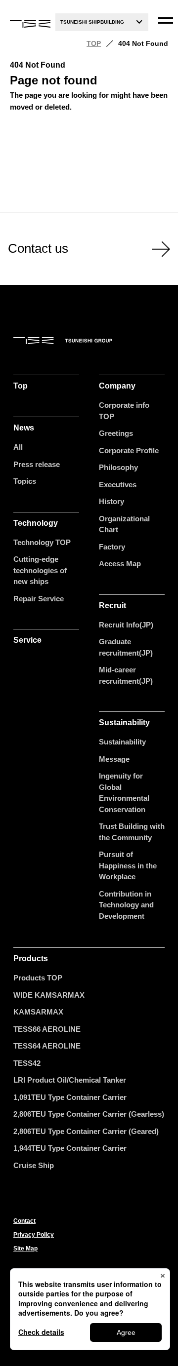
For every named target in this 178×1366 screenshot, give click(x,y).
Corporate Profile (129, 450)
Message (114, 759)
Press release (36, 464)
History (111, 501)
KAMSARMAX (38, 1012)
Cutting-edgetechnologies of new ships (40, 570)
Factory (112, 547)
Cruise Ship (33, 1165)
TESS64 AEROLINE (47, 1046)
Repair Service (38, 598)
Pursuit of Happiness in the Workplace (128, 865)
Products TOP (37, 978)
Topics (24, 481)
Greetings (116, 433)
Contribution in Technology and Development (126, 905)
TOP (94, 43)
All (18, 447)
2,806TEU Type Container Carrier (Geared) (86, 1131)
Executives (117, 484)
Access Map (120, 563)
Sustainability (122, 742)
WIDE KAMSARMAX (49, 995)
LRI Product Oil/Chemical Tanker (69, 1080)
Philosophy (118, 467)
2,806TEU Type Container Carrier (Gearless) (88, 1114)
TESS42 (27, 1063)
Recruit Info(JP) (126, 625)
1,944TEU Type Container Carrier (70, 1148)
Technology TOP (42, 542)
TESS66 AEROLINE (47, 1029)
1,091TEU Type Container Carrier (70, 1097)
